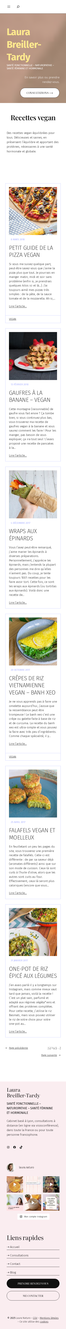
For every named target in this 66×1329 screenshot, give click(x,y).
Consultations (19, 1255)
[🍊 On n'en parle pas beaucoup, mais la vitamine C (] (15, 1184)
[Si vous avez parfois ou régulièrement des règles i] (33, 1184)
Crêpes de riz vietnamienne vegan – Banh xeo (32, 685)
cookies (44, 1321)
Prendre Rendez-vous (33, 1283)
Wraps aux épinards (23, 535)
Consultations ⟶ (40, 93)
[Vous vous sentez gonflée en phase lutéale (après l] (51, 1184)
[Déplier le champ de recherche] (17, 7)
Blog (13, 1272)
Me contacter (33, 1296)
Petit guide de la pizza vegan (31, 251)
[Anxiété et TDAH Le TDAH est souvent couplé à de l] (33, 1202)
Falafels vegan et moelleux (32, 834)
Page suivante (51, 1055)
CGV (35, 1318)
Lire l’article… (18, 306)
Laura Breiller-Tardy (24, 44)
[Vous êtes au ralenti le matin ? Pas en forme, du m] (15, 1202)
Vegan (12, 319)
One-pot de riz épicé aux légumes (33, 972)
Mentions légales (49, 1318)
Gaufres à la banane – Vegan (29, 396)
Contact (15, 1264)
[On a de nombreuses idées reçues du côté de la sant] (51, 1202)
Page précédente (16, 1048)
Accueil (15, 1247)
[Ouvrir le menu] (9, 7)
